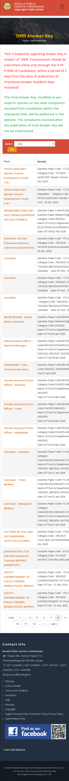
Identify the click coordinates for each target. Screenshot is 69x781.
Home (26, 40)
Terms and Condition (16, 690)
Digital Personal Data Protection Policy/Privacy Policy (34, 713)
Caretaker (10, 258)
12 (35, 623)
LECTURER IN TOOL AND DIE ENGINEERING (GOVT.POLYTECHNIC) (18, 536)
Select (9, 143)
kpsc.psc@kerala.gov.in (18, 674)
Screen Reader (13, 685)
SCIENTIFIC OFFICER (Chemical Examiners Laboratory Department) (19, 243)
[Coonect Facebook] (36, 733)
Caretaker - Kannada (16, 451)
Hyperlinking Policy (15, 718)
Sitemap (9, 681)
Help (7, 699)
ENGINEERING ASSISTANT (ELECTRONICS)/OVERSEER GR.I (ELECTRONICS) (19, 215)
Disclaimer (11, 695)
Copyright (10, 709)
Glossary (10, 704)
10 (18, 623)
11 (27, 623)
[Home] (24, 6)
